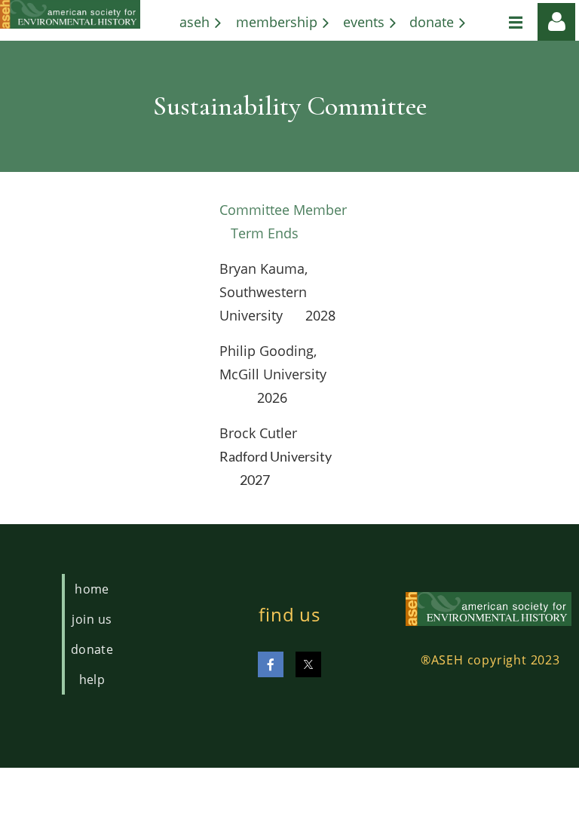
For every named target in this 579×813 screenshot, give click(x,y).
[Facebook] (270, 664)
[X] (308, 664)
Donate (92, 649)
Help (92, 679)
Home (92, 589)
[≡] (499, 22)
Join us (92, 619)
